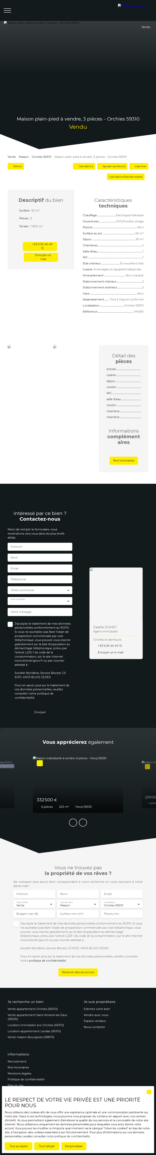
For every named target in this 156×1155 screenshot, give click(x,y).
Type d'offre (22, 902)
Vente (12, 157)
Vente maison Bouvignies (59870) (31, 1037)
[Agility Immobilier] (135, 10)
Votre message (21, 612)
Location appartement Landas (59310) (34, 1031)
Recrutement (17, 1061)
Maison (24, 157)
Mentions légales (19, 1073)
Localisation (109, 902)
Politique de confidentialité (26, 1079)
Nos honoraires (18, 1067)
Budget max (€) (27, 914)
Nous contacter (94, 1027)
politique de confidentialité (47, 960)
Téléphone (18, 579)
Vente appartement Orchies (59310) (33, 1009)
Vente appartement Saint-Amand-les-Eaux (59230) (37, 1017)
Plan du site (16, 1085)
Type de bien (66, 902)
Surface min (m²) (71, 914)
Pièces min (111, 914)
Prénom (16, 546)
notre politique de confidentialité (68, 1136)
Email (14, 568)
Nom (14, 557)
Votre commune (22, 590)
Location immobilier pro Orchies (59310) (36, 1025)
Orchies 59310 (41, 157)
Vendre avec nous (96, 1015)
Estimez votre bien (97, 1009)
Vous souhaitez (17, 599)
